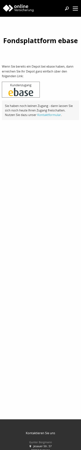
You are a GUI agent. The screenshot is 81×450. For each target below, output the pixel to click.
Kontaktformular (49, 115)
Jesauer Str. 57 (42, 446)
